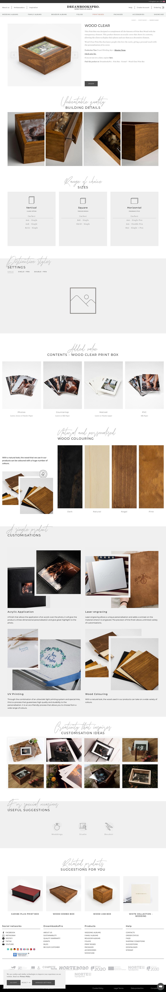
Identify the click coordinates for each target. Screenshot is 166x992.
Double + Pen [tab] (40, 272)
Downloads (131, 947)
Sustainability (50, 935)
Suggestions (132, 944)
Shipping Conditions (135, 941)
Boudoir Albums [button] (59, 14)
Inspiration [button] (33, 7)
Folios (88, 941)
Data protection (137, 988)
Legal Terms (118, 988)
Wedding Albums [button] (10, 14)
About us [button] (5, 7)
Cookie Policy (98, 988)
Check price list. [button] (90, 54)
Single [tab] (11, 272)
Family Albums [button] (35, 14)
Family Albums (91, 935)
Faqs (128, 938)
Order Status (132, 935)
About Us (47, 932)
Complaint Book (157, 988)
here (111, 58)
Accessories (90, 950)
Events (46, 941)
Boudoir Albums (92, 938)
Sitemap (129, 950)
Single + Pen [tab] (24, 272)
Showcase (89, 953)
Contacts (130, 932)
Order (91, 84)
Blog (45, 944)
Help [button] (130, 7)
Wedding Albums (93, 932)
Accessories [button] (138, 14)
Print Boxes (90, 944)
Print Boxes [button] (98, 14)
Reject (25, 982)
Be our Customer (51, 947)
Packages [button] (118, 14)
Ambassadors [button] (19, 7)
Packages (89, 947)
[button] (156, 1)
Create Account (143, 7)
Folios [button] (80, 14)
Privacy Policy (25, 976)
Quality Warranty (51, 938)
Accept (13, 982)
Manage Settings (43, 982)
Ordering (157, 7)
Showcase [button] (159, 14)
